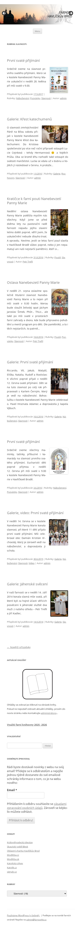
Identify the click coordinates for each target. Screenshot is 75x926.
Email (12, 790)
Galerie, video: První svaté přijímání (35, 512)
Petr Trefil (28, 261)
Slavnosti (46, 98)
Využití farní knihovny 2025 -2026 (27, 724)
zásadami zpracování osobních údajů (36, 806)
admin (63, 98)
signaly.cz (12, 871)
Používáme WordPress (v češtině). (23, 915)
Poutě (57, 257)
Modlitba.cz (13, 855)
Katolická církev (15, 863)
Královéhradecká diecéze (20, 842)
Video (32, 563)
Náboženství (22, 98)
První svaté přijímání (23, 60)
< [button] (4, 13)
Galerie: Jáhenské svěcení (27, 584)
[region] (37, 14)
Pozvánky (35, 98)
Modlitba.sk (13, 859)
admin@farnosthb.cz (36, 919)
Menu (37, 31)
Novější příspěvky (19, 647)
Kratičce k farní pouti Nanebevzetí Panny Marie (34, 200)
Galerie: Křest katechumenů (29, 119)
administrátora (48, 713)
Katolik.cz (12, 867)
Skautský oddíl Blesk (17, 846)
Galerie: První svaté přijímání (30, 362)
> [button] (70, 13)
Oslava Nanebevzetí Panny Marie (33, 282)
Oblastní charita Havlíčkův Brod (23, 850)
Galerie (56, 173)
